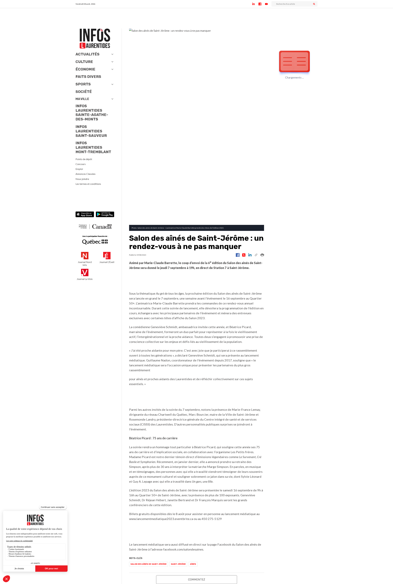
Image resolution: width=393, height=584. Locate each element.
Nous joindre (82, 178)
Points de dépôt (84, 159)
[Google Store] (105, 215)
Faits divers (88, 76)
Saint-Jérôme (178, 564)
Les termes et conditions (88, 183)
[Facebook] (262, 4)
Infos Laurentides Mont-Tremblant (93, 147)
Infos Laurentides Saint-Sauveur (91, 131)
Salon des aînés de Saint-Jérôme (148, 564)
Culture (84, 62)
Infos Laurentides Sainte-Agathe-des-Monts (92, 112)
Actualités (87, 54)
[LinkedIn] (255, 4)
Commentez (196, 579)
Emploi (79, 168)
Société (84, 92)
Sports (83, 84)
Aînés (193, 564)
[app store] (85, 215)
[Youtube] (268, 4)
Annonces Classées (85, 173)
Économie (85, 69)
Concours (81, 164)
